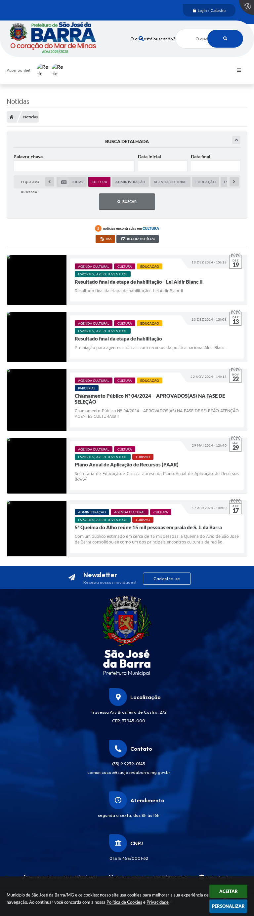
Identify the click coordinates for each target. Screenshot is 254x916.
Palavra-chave (28, 156)
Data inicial (149, 156)
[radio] (72, 182)
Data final (200, 156)
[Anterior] (49, 181)
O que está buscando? (152, 38)
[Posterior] (234, 181)
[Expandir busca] (236, 140)
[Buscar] (225, 39)
